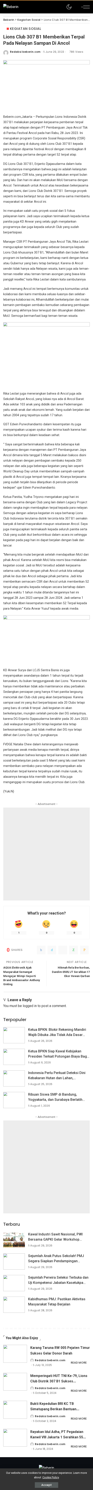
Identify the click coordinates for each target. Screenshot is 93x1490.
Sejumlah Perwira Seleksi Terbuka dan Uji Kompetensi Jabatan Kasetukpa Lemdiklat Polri (58, 1282)
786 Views (76, 52)
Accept (46, 1485)
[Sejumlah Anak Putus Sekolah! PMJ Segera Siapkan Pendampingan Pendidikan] (14, 1261)
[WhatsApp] (73, 950)
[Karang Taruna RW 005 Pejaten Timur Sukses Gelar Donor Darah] (15, 1354)
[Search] (75, 6)
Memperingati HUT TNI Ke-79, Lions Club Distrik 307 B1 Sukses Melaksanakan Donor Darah (58, 1381)
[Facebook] (41, 950)
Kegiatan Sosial (25, 28)
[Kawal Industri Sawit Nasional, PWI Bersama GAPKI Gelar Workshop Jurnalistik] (14, 1240)
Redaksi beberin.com (25, 52)
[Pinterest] (62, 950)
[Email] (84, 950)
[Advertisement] (46, 854)
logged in (30, 1006)
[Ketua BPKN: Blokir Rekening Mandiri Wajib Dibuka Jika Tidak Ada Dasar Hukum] (14, 1035)
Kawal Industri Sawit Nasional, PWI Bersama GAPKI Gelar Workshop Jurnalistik (55, 1239)
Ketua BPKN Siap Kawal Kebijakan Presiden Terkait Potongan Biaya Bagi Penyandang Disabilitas (58, 1056)
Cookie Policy (50, 1477)
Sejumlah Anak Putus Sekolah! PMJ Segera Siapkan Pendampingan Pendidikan (56, 1261)
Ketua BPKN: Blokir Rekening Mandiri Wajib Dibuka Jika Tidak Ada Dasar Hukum (57, 1035)
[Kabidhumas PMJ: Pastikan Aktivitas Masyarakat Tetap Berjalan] (14, 1305)
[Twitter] (52, 950)
